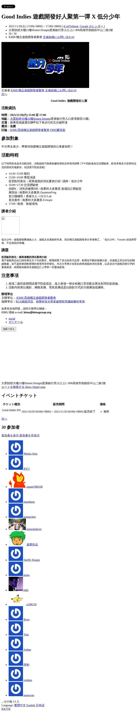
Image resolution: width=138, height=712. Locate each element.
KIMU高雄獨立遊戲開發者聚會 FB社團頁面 (37, 130)
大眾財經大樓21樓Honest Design (30, 118)
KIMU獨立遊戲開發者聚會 (27, 90)
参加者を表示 (10, 435)
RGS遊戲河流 (24, 301)
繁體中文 (20, 705)
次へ (4, 94)
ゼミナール (16, 322)
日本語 (40, 705)
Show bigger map (35, 386)
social (12, 318)
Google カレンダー (92, 26)
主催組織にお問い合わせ (59, 37)
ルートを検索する (13, 386)
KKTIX (6, 708)
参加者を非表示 (29, 435)
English (30, 705)
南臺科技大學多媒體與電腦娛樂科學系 (60, 301)
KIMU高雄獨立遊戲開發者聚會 (36, 297)
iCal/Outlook (71, 26)
